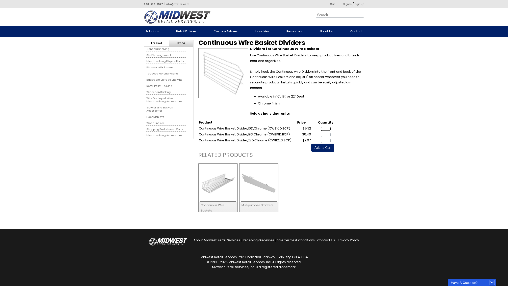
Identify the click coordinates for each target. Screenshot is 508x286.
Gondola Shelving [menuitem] (157, 49)
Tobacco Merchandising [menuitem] (162, 73)
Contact (356, 31)
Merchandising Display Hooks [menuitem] (165, 61)
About (216, 240)
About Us (326, 31)
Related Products (225, 155)
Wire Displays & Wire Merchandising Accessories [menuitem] (164, 99)
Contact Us (326, 240)
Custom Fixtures (226, 31)
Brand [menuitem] (181, 43)
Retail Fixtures (186, 31)
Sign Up (359, 4)
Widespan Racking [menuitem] (158, 92)
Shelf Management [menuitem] (158, 55)
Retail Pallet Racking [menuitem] (159, 86)
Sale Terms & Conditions (296, 240)
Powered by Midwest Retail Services (179, 17)
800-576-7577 (153, 4)
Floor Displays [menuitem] (155, 117)
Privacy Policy (348, 240)
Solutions (152, 31)
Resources (294, 31)
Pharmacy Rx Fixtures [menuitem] (159, 67)
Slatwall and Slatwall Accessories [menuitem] (159, 109)
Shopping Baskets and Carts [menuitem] (164, 129)
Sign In (347, 4)
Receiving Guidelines (258, 240)
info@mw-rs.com (177, 4)
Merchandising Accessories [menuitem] (164, 135)
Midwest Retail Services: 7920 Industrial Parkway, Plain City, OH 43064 (254, 257)
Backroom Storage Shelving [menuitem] (164, 80)
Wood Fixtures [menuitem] (155, 123)
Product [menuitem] (156, 43)
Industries (262, 31)
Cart (332, 4)
